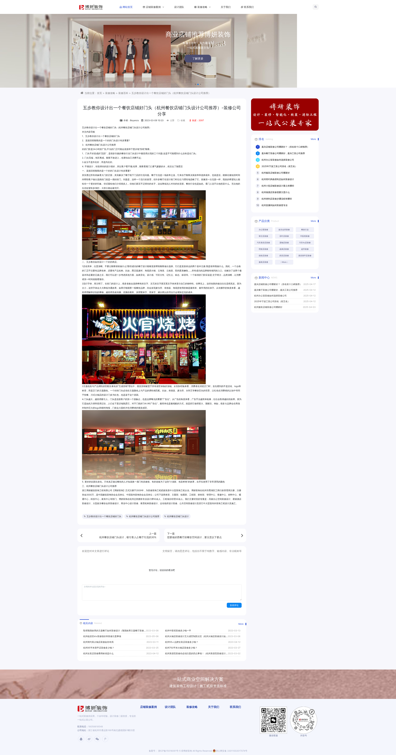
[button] (195, 84)
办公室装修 (263, 229)
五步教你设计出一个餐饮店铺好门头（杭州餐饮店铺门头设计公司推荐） (171, 93)
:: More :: (284, 262)
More (240, 624)
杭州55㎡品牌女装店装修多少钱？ (181, 642)
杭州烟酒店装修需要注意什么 (276, 192)
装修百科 (123, 93)
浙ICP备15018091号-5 (169, 750)
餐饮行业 (305, 229)
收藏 (183, 120)
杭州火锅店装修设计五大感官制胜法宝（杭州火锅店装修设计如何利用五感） (196, 637)
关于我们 (226, 7)
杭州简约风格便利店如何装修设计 (278, 179)
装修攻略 (202, 7)
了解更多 (64, 58)
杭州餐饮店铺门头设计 (178, 516)
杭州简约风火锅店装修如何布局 (98, 642)
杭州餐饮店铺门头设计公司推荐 (144, 516)
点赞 (172, 120)
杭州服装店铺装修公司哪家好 (276, 172)
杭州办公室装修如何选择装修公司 (278, 159)
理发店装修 (263, 249)
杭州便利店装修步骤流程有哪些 (277, 198)
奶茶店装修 (284, 255)
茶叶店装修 (284, 236)
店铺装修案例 (153, 7)
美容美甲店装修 (304, 255)
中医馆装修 (305, 236)
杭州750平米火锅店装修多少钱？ (181, 647)
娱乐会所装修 (284, 229)
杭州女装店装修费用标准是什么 (98, 653)
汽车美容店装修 (263, 242)
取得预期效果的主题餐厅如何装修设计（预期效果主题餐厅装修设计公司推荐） (114, 631)
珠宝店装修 (263, 236)
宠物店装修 (284, 242)
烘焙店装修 (263, 255)
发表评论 (234, 605)
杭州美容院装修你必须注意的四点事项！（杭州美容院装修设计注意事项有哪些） (196, 654)
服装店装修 (263, 262)
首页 (99, 93)
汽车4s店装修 (305, 242)
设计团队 (179, 7)
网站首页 (128, 7)
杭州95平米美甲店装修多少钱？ (98, 647)
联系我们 (249, 7)
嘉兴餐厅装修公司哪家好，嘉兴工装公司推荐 (283, 153)
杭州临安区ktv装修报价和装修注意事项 (102, 636)
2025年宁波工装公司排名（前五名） (279, 166)
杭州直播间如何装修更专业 (275, 205)
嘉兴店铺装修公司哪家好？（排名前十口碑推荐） (285, 146)
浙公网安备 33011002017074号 (231, 750)
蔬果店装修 (284, 249)
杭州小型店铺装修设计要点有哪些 (278, 185)
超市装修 (305, 249)
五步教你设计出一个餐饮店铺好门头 (104, 516)
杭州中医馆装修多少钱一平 (178, 630)
